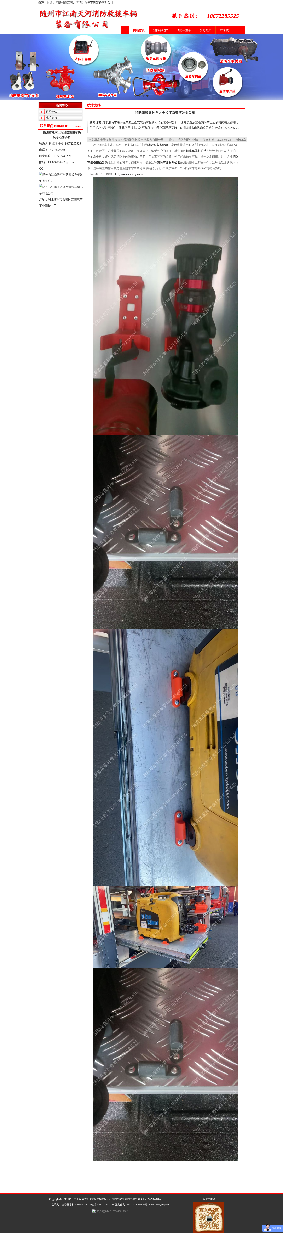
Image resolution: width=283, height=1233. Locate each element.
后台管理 (167, 1199)
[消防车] (141, 73)
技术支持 (51, 117)
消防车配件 (160, 30)
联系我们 (226, 30)
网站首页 (139, 30)
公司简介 (205, 30)
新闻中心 (51, 111)
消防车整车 (184, 30)
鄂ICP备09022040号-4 (149, 1199)
